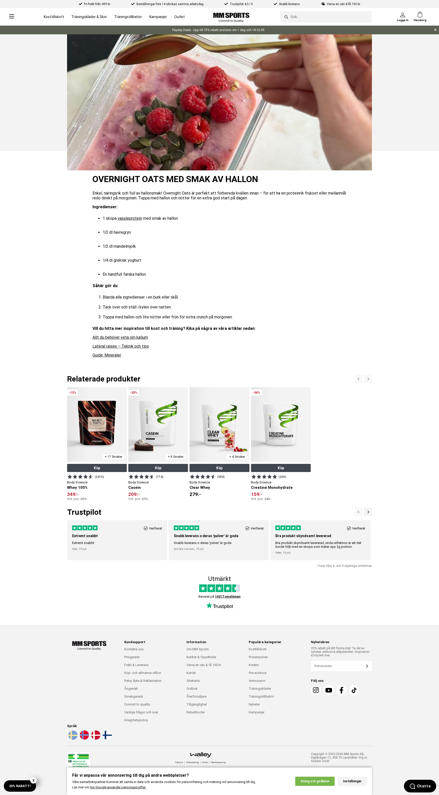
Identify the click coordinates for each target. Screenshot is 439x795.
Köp (97, 468)
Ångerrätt (131, 688)
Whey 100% (77, 487)
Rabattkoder (195, 712)
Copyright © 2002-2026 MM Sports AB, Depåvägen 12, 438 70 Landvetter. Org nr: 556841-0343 (339, 757)
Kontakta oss (134, 649)
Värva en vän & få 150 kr (203, 665)
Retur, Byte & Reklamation (143, 681)
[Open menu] (12, 16)
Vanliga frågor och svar (141, 712)
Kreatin (254, 665)
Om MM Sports (197, 649)
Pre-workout (257, 673)
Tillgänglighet (196, 704)
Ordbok (192, 688)
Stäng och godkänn (315, 781)
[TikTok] (354, 690)
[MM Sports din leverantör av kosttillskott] (231, 17)
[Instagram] (316, 690)
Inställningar (352, 781)
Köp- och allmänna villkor (142, 673)
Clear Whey (200, 487)
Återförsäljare (196, 696)
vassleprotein (130, 218)
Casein (134, 487)
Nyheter (254, 704)
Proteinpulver (258, 657)
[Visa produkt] (80, 476)
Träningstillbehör (128, 17)
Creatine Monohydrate (272, 487)
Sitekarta (193, 681)
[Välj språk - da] (95, 739)
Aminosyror (257, 681)
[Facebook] (341, 690)
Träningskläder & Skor (89, 17)
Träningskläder (260, 688)
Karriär (191, 673)
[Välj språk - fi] (106, 739)
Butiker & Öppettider (201, 657)
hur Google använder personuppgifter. (118, 787)
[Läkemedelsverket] (78, 762)
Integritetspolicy (136, 720)
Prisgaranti (132, 657)
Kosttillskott (54, 17)
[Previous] (368, 379)
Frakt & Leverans (136, 665)
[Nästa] (359, 379)
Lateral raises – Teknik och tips (120, 346)
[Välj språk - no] (84, 739)
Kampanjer (158, 17)
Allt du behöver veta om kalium (120, 337)
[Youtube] (329, 690)
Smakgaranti (133, 696)
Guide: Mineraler (106, 355)
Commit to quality (137, 704)
